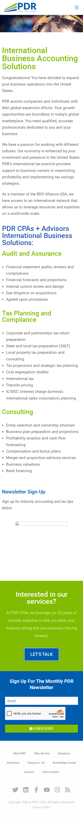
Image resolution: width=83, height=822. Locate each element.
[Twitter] (15, 790)
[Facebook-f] (36, 790)
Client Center (50, 772)
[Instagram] (57, 790)
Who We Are (42, 753)
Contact (29, 772)
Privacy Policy (42, 807)
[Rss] (68, 790)
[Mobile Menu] (77, 7)
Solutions (64, 753)
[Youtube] (47, 790)
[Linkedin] (26, 790)
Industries (13, 762)
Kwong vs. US (36, 762)
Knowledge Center (64, 762)
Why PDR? (19, 753)
